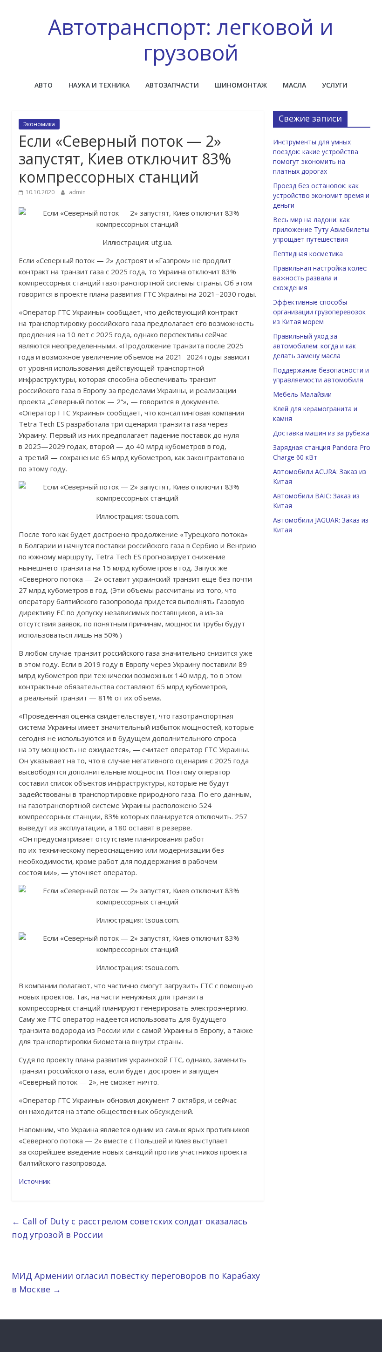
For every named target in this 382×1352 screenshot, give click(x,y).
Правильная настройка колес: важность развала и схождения (320, 278)
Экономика (39, 124)
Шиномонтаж (241, 85)
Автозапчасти (172, 85)
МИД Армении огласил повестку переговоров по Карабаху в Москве (136, 1282)
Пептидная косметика (308, 253)
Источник (34, 1181)
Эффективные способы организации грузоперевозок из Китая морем (319, 312)
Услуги (335, 85)
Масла (294, 85)
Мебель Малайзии (302, 394)
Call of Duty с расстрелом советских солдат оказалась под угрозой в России (129, 1228)
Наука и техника (99, 85)
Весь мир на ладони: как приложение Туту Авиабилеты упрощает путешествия (321, 229)
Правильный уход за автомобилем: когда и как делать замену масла (314, 346)
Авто (43, 85)
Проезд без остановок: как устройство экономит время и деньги (321, 195)
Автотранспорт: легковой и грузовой (191, 39)
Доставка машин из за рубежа (321, 432)
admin (77, 192)
